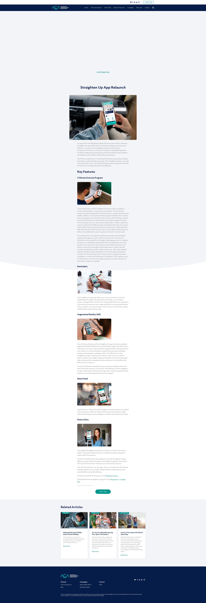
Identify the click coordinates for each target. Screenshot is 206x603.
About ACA (108, 7)
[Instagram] (139, 2)
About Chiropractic (119, 7)
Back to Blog (103, 491)
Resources (139, 7)
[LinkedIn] (136, 2)
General (63, 582)
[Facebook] (132, 2)
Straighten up (90, 485)
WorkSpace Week (85, 587)
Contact (147, 7)
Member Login (148, 2)
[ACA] (60, 8)
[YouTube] (134, 2)
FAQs (100, 584)
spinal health (83, 485)
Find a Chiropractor (96, 7)
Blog (62, 587)
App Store (114, 479)
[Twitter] (131, 2)
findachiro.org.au (112, 476)
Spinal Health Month (85, 584)
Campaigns (130, 7)
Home (86, 7)
